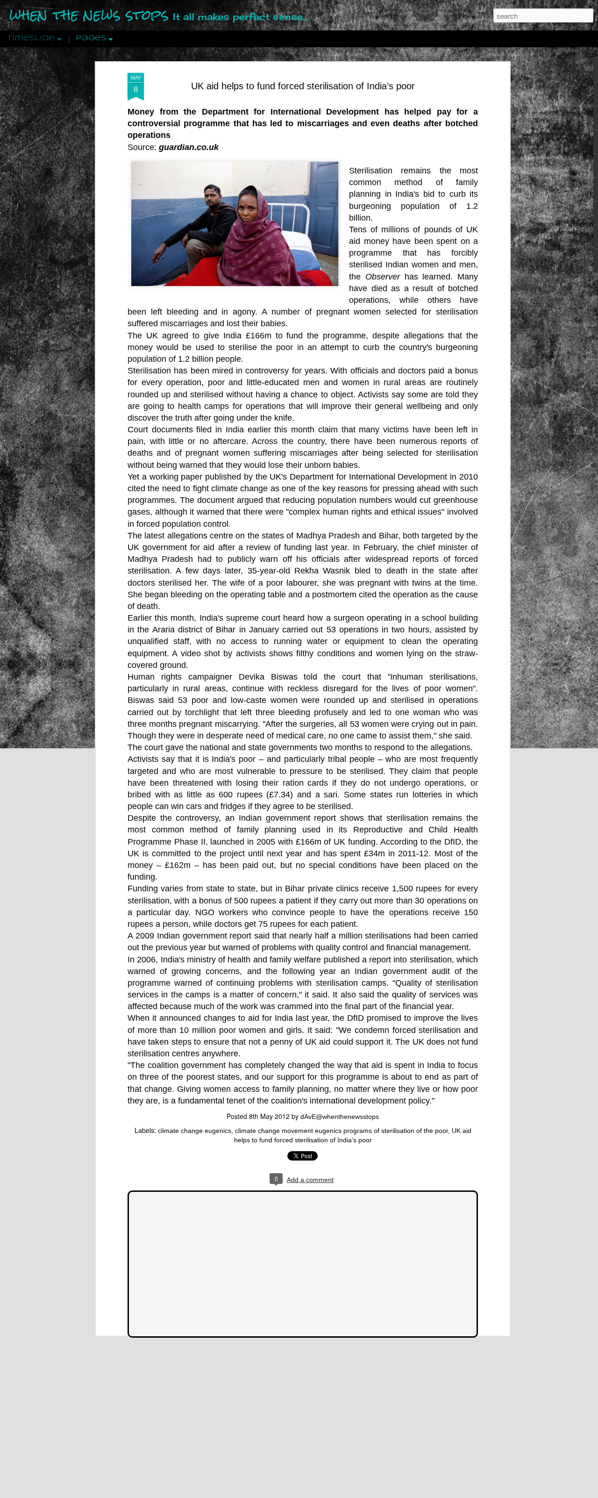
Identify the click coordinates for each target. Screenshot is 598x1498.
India (232, 335)
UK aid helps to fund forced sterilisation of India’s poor (303, 86)
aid (354, 241)
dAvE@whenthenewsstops (339, 1116)
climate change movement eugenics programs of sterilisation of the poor (341, 1130)
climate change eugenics (194, 1130)
